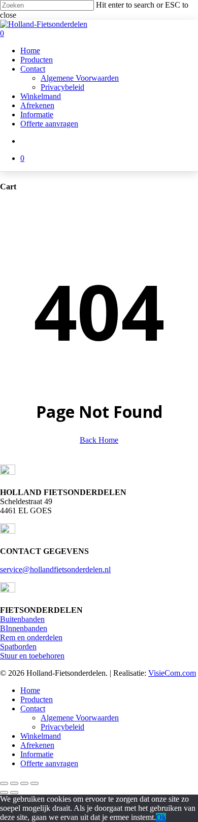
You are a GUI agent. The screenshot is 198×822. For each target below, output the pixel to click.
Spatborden (18, 646)
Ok (161, 817)
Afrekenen (37, 745)
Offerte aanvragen (49, 763)
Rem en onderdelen (31, 637)
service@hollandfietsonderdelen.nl (55, 569)
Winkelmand (40, 736)
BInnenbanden (23, 628)
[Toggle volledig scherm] (14, 783)
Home (30, 690)
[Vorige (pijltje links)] (4, 792)
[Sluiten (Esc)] (34, 783)
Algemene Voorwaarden (80, 717)
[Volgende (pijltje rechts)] (14, 792)
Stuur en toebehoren (32, 655)
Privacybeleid (62, 726)
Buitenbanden (22, 619)
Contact (32, 708)
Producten (36, 699)
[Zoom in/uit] (4, 783)
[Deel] (24, 783)
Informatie (36, 754)
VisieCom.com (172, 673)
